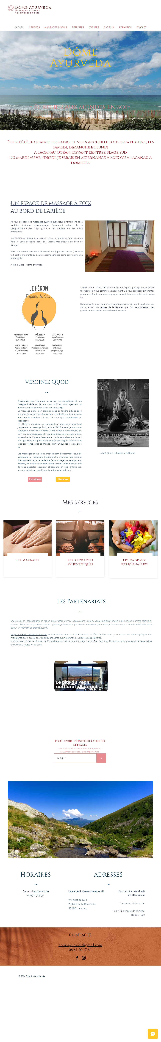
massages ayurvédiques (45, 221)
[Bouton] (80, 548)
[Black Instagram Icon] (83, 957)
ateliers (61, 228)
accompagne (42, 225)
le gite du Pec (18, 634)
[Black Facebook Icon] (77, 957)
